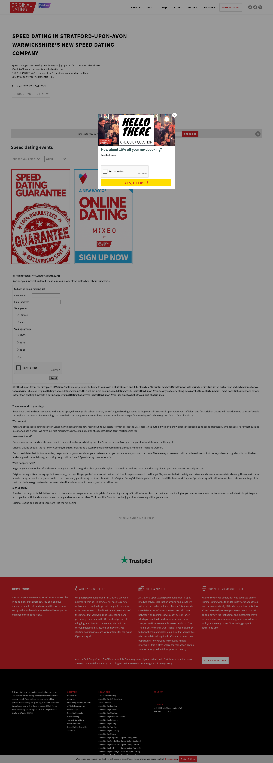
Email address (108, 155)
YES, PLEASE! (136, 182)
